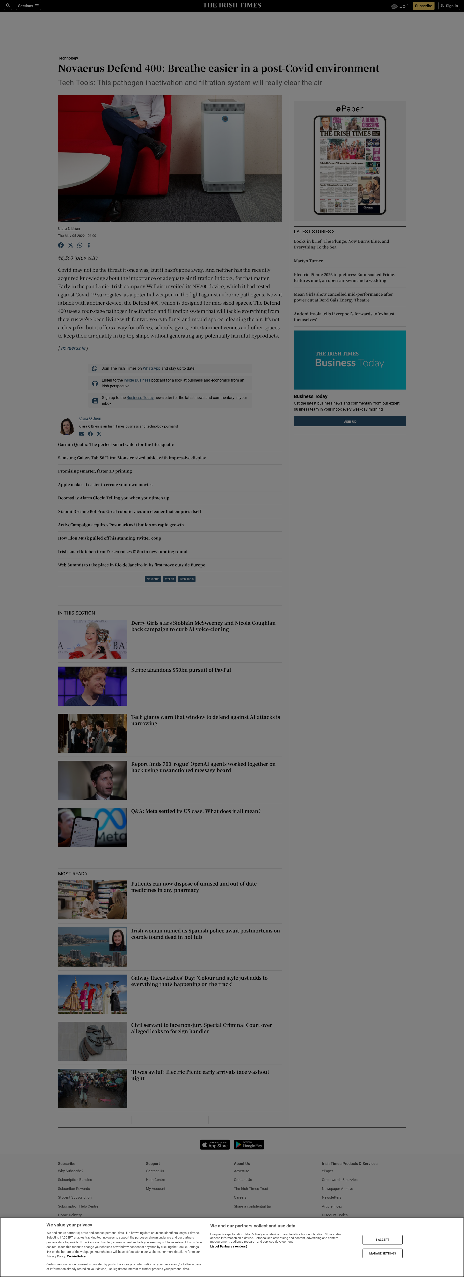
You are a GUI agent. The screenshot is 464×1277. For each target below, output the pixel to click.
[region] (232, 1247)
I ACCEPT (382, 1239)
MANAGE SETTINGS (382, 1253)
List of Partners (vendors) (228, 1246)
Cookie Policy (76, 1256)
